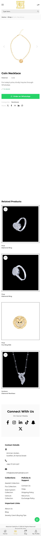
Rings (3, 245)
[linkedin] (18, 106)
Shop (10, 17)
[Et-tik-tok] (27, 422)
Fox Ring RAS (6, 345)
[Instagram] (14, 422)
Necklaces (15, 102)
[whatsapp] (22, 106)
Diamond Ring (6, 248)
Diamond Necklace (8, 393)
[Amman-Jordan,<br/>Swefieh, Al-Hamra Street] (6, 449)
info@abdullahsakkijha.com (17, 473)
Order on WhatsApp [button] (21, 96)
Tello (24, 528)
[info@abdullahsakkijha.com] (6, 469)
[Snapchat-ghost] (33, 422)
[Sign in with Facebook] (11, 106)
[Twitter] (8, 106)
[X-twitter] (20, 429)
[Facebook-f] (8, 422)
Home (4, 17)
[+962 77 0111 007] (6, 461)
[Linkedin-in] (20, 422)
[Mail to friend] (15, 106)
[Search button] (38, 11)
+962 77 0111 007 (12, 464)
